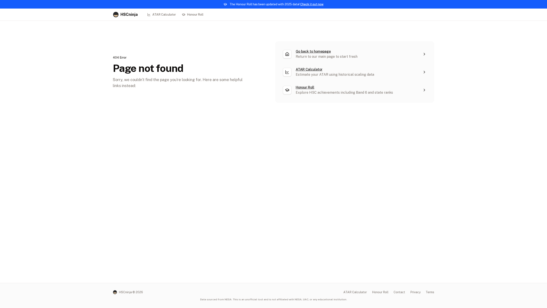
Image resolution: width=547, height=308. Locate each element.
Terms (430, 292)
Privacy (415, 292)
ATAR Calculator (164, 14)
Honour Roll (195, 14)
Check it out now (311, 4)
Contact (399, 292)
